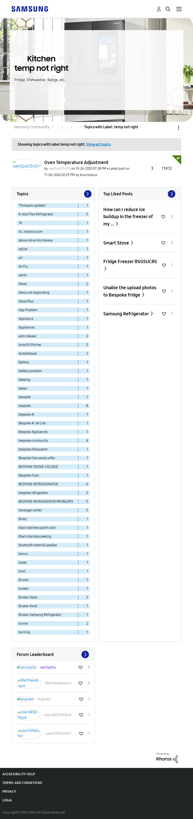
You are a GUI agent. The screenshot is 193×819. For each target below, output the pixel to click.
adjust (23, 249)
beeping (24, 380)
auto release (27, 336)
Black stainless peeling (35, 536)
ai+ (21, 258)
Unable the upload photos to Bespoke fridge (129, 291)
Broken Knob (28, 606)
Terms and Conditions (22, 783)
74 (20, 223)
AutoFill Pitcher (30, 345)
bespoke (25, 406)
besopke (25, 397)
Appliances (27, 327)
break (23, 563)
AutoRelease (28, 354)
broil (22, 571)
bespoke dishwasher (33, 449)
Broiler (23, 580)
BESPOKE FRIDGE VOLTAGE (38, 467)
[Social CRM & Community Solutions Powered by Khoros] (167, 757)
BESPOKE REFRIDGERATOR (38, 484)
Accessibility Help (18, 774)
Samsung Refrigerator (126, 314)
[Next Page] (87, 194)
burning (24, 632)
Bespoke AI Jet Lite (32, 423)
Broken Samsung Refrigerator (40, 615)
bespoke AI (26, 415)
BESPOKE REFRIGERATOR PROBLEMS (46, 502)
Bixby (23, 519)
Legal (7, 800)
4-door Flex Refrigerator (36, 214)
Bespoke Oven (29, 476)
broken (24, 589)
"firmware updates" (32, 206)
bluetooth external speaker (38, 545)
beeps (23, 388)
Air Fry (23, 267)
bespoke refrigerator (33, 493)
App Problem (28, 310)
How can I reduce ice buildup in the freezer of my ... (128, 217)
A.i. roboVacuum (30, 232)
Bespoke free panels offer (37, 458)
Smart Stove (116, 243)
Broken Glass (28, 597)
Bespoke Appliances (33, 432)
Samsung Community (31, 127)
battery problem (30, 371)
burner (23, 624)
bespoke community (33, 441)
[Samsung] (29, 8)
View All (140, 194)
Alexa (23, 284)
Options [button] (170, 128)
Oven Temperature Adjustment (76, 162)
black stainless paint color (37, 528)
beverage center (30, 510)
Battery (24, 362)
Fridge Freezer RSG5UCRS (130, 261)
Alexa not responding (34, 293)
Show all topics (98, 144)
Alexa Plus (26, 301)
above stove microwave (35, 240)
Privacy (9, 792)
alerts (23, 275)
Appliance (26, 319)
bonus (23, 554)
